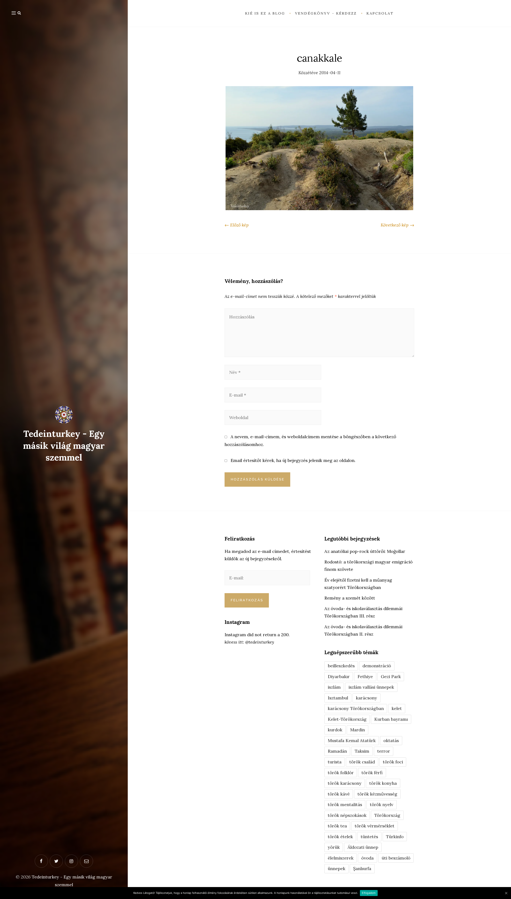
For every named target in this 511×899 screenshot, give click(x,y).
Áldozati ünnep (363, 847)
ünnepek (336, 868)
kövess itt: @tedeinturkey (249, 642)
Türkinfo (395, 836)
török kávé (339, 794)
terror (383, 751)
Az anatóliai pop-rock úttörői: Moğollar (364, 551)
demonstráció (376, 666)
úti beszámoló (396, 858)
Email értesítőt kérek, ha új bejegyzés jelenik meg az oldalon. (293, 460)
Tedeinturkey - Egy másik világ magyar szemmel (64, 445)
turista (335, 762)
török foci (393, 762)
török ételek (340, 836)
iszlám (334, 687)
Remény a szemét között (349, 598)
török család (362, 762)
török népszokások (347, 815)
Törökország (387, 815)
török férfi (372, 772)
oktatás (391, 740)
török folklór (341, 772)
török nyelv (381, 804)
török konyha (383, 783)
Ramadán (337, 751)
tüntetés (369, 836)
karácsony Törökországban (356, 708)
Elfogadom (368, 892)
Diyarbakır (339, 676)
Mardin (357, 730)
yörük (334, 847)
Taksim (362, 751)
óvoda (367, 858)
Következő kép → (397, 225)
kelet (397, 708)
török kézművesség (377, 794)
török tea (337, 826)
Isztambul (338, 698)
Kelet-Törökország (347, 719)
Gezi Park (391, 676)
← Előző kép (237, 225)
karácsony (366, 698)
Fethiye (365, 676)
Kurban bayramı (391, 719)
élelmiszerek (341, 858)
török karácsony (344, 783)
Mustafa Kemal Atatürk (352, 740)
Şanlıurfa (362, 868)
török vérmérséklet (374, 826)
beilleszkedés (341, 666)
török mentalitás (345, 804)
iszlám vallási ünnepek (371, 687)
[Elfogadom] (506, 893)
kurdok (335, 730)
